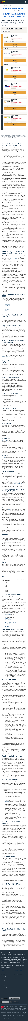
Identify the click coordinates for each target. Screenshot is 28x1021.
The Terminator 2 (8, 621)
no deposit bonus (17, 826)
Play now (15, 44)
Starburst (7, 626)
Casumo (6, 306)
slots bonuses (8, 781)
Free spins (7, 801)
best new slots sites (6, 356)
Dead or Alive (7, 623)
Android (7, 540)
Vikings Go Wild (8, 619)
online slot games (13, 258)
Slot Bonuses (16, 972)
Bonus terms (6, 48)
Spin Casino (7, 302)
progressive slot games (19, 483)
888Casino (7, 309)
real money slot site (14, 153)
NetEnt (12, 615)
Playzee (6, 310)
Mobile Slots (3, 978)
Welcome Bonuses (18, 974)
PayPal (13, 387)
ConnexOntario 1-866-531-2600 (11, 137)
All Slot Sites (3, 972)
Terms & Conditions (5, 989)
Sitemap (2, 991)
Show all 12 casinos (6, 131)
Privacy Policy (4, 987)
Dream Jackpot (8, 304)
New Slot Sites (4, 974)
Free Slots (16, 978)
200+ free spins (9, 28)
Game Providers (4, 993)
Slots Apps (3, 980)
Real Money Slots (4, 976)
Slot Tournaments (17, 980)
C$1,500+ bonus (6, 31)
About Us (3, 985)
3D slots (4, 457)
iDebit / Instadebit (18, 28)
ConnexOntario (19, 1013)
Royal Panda (7, 305)
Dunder (6, 308)
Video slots (4, 440)
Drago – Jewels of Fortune (10, 622)
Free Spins (16, 976)
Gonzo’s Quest (8, 614)
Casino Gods (7, 312)
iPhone (9, 509)
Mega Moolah (7, 618)
